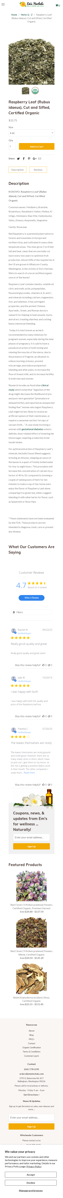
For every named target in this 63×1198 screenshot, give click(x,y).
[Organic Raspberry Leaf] (31, 62)
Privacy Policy (33, 1166)
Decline (31, 1182)
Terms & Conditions (31, 1051)
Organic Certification (31, 1047)
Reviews (38, 169)
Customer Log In (31, 1056)
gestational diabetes (32, 429)
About (31, 1031)
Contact (31, 1043)
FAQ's (31, 1039)
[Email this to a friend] (39, 158)
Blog (31, 1035)
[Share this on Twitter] (17, 158)
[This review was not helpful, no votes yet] (49, 665)
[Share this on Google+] (33, 158)
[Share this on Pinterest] (28, 158)
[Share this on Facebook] (23, 158)
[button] (31, 514)
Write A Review (32, 597)
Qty (11, 140)
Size (11, 127)
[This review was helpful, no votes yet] (43, 665)
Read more (29, 772)
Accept (31, 1174)
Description (17, 169)
